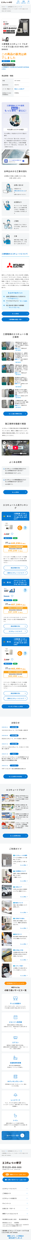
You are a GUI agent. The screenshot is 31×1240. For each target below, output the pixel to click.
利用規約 (16, 1222)
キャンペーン (6, 1203)
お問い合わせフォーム (20, 190)
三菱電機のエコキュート (13, 6)
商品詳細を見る (15, 568)
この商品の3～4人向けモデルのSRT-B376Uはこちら (15, 68)
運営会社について (7, 1222)
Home (3, 6)
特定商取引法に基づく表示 (9, 1219)
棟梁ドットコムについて (10, 1214)
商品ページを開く (18, 89)
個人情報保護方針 (23, 1219)
